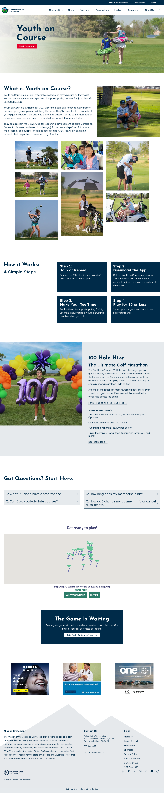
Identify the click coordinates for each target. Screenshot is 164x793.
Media (117, 10)
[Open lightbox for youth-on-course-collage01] (36, 155)
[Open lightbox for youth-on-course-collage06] (82, 204)
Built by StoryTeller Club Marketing (82, 789)
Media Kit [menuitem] (128, 736)
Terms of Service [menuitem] (132, 758)
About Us (149, 10)
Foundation (101, 10)
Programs (84, 10)
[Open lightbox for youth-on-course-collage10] (127, 207)
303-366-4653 (90, 746)
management (10, 744)
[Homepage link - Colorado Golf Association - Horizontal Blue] (13, 773)
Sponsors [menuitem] (128, 749)
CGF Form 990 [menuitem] (131, 767)
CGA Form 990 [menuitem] (131, 763)
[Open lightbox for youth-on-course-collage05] (127, 165)
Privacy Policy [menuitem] (130, 754)
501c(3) (7, 751)
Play (70, 10)
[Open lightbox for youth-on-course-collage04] (36, 220)
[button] (123, 771)
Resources (133, 10)
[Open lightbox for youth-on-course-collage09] (82, 155)
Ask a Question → (94, 752)
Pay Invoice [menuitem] (130, 745)
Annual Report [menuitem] (131, 741)
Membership (55, 10)
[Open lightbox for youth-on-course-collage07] (36, 184)
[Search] (159, 10)
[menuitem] (117, 2)
